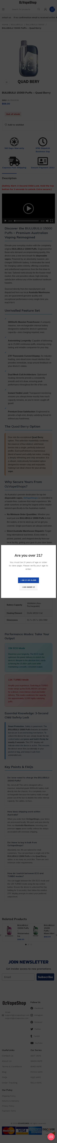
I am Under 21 (28, 587)
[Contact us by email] (51, 1136)
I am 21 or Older (28, 580)
